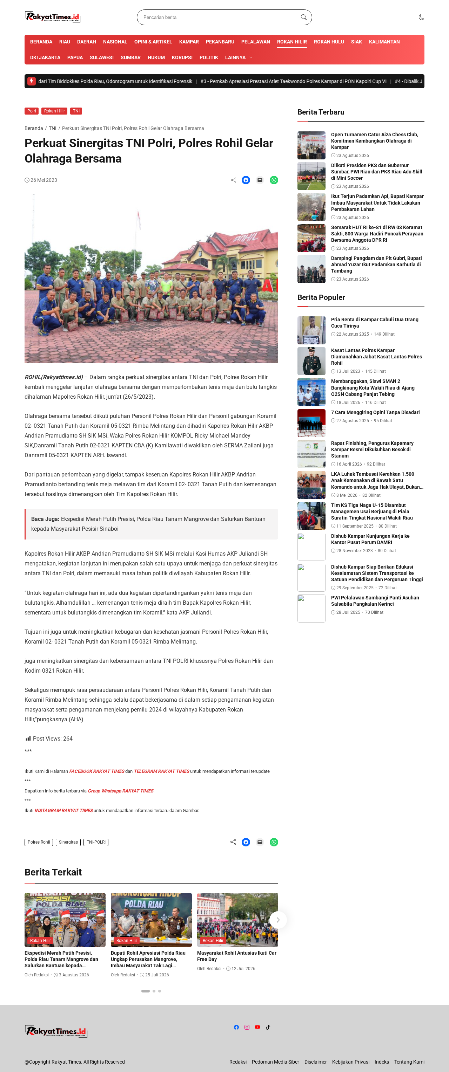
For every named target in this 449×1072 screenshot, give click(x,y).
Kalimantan (384, 41)
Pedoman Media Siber (275, 1062)
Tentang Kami (409, 1062)
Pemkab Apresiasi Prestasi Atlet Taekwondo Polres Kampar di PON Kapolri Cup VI (264, 81)
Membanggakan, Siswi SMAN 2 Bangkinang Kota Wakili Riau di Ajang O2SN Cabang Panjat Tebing (373, 387)
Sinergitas (68, 842)
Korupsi (182, 57)
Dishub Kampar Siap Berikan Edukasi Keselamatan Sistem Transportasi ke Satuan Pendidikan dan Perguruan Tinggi (377, 573)
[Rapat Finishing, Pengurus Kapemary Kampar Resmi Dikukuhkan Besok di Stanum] (311, 463)
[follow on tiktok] (268, 1027)
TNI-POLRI (96, 842)
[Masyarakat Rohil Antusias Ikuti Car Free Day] (237, 942)
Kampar (189, 41)
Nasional (115, 41)
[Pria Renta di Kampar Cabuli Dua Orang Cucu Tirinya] (311, 339)
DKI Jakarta (45, 57)
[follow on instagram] (246, 1027)
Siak (356, 41)
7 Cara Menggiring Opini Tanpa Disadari (375, 412)
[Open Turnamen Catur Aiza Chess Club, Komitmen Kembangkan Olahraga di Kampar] (311, 154)
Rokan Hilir (292, 41)
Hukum (156, 57)
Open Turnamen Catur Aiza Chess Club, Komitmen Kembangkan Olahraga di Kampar (374, 141)
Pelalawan (255, 41)
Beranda (41, 41)
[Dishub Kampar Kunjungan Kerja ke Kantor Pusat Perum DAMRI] (311, 555)
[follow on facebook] (236, 1027)
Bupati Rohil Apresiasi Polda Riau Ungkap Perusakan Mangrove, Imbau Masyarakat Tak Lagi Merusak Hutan (148, 962)
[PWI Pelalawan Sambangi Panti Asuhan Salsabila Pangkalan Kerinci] (311, 617)
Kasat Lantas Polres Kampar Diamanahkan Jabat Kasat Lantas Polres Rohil (376, 357)
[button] (421, 17)
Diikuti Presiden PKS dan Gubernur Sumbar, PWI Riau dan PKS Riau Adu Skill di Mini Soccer (376, 172)
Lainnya (235, 57)
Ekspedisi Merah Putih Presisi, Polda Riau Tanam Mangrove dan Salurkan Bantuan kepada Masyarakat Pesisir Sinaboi (61, 962)
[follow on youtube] (257, 1027)
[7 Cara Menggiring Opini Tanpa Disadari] (311, 432)
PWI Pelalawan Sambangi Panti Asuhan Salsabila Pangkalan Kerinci (375, 601)
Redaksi (238, 1062)
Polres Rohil (39, 842)
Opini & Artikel (153, 41)
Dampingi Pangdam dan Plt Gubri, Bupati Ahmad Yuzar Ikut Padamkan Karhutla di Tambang (376, 264)
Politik (209, 57)
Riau (64, 41)
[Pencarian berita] (304, 17)
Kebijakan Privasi (350, 1062)
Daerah (86, 41)
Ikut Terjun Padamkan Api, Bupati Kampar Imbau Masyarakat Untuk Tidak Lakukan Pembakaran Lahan (377, 202)
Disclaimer (315, 1062)
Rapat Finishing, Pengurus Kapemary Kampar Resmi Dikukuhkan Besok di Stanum (372, 449)
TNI (76, 111)
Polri (31, 111)
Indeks (382, 1062)
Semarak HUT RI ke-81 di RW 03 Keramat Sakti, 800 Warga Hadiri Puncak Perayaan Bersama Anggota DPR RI (377, 234)
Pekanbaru (220, 41)
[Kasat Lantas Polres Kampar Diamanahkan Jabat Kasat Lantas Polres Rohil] (311, 370)
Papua (75, 57)
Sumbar (131, 57)
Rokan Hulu (329, 41)
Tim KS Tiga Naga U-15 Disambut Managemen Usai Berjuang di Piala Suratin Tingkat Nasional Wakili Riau (372, 511)
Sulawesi (102, 57)
